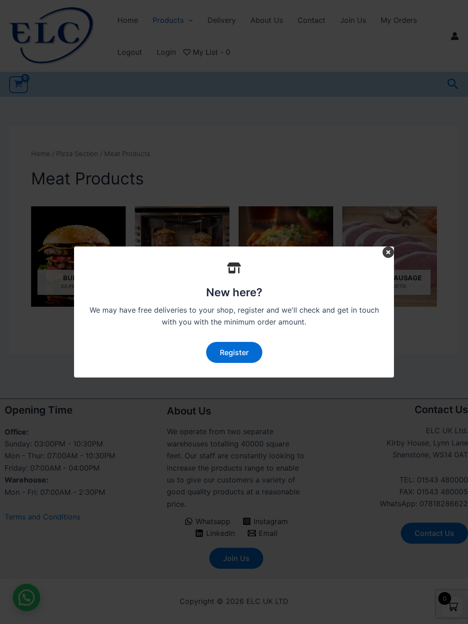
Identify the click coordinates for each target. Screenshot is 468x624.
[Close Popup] (388, 252)
